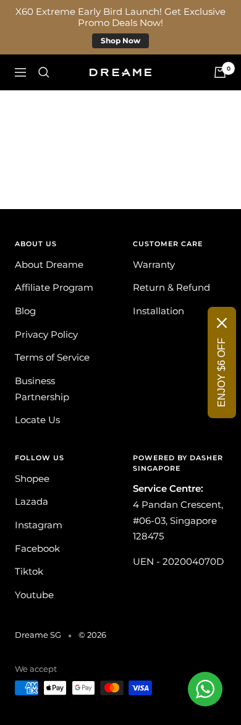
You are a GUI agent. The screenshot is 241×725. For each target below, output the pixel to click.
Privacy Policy (46, 334)
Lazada (31, 501)
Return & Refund (171, 287)
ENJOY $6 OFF (221, 372)
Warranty (154, 264)
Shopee (32, 478)
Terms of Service (52, 357)
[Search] (43, 72)
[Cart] (220, 72)
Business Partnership (42, 389)
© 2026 (92, 635)
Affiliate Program (54, 287)
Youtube (34, 595)
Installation (158, 311)
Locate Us (37, 420)
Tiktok (29, 571)
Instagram (38, 525)
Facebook (37, 548)
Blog (25, 311)
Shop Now (120, 40)
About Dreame (49, 264)
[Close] (222, 323)
